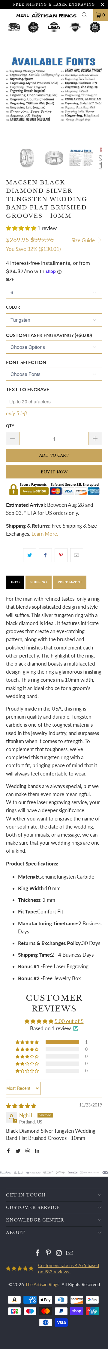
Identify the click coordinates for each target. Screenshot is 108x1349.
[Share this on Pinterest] (61, 555)
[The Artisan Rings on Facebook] (37, 1253)
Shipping (38, 582)
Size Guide (83, 240)
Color (13, 307)
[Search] (86, 15)
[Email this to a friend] (76, 555)
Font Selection (26, 362)
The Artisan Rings (42, 1284)
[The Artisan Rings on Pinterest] (48, 1253)
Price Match (70, 582)
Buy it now (54, 472)
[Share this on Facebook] (45, 555)
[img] (21, 1106)
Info (15, 582)
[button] (21, 228)
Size (10, 279)
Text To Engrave (27, 389)
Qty (10, 425)
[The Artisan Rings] (54, 15)
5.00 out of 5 (69, 1021)
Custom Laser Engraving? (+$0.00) (49, 335)
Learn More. (45, 534)
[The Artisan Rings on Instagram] (59, 1253)
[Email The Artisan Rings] (69, 1253)
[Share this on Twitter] (29, 555)
